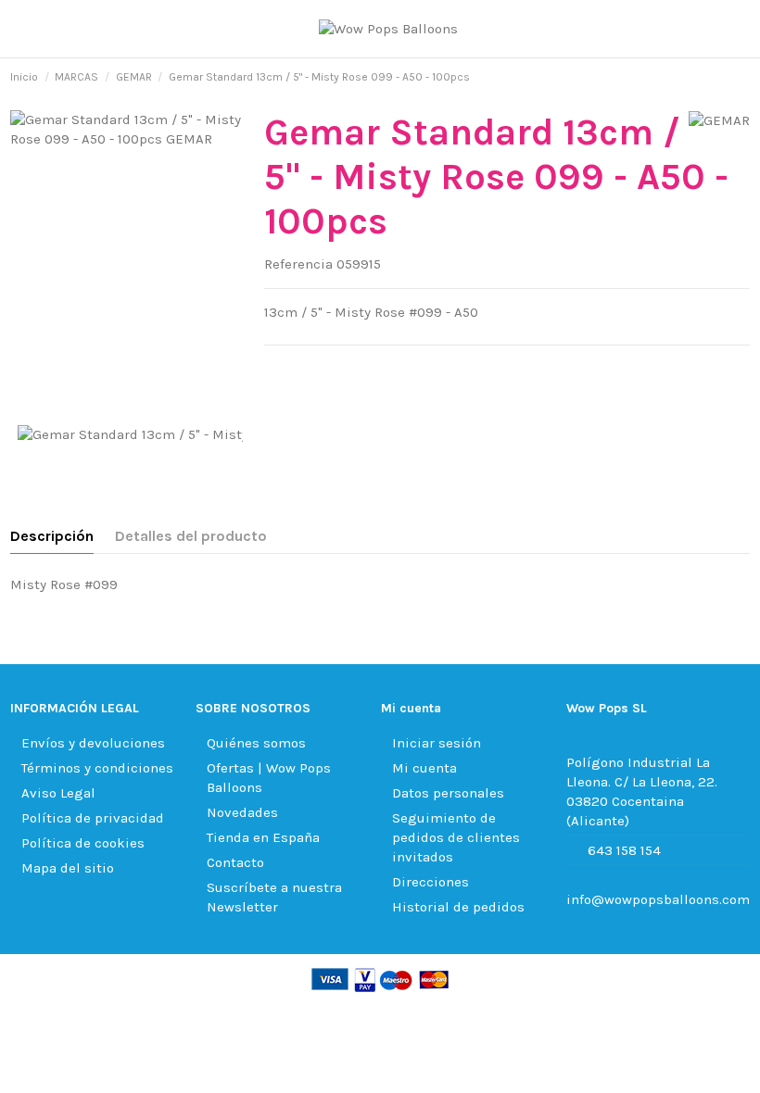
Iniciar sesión (436, 743)
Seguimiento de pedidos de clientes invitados (456, 837)
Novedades (242, 812)
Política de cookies (83, 843)
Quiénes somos (256, 743)
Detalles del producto (191, 536)
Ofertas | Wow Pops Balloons (269, 778)
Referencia (298, 264)
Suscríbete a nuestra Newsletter (274, 897)
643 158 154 (624, 850)
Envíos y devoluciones (93, 743)
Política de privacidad (92, 818)
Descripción (52, 536)
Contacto (235, 862)
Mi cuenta (424, 768)
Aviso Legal (58, 793)
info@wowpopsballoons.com (658, 899)
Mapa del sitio (67, 868)
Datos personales (448, 793)
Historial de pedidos (458, 906)
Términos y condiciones (97, 768)
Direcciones (430, 881)
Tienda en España (263, 837)
